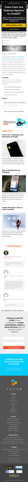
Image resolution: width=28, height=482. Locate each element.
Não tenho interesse (14, 29)
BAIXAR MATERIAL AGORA (14, 25)
